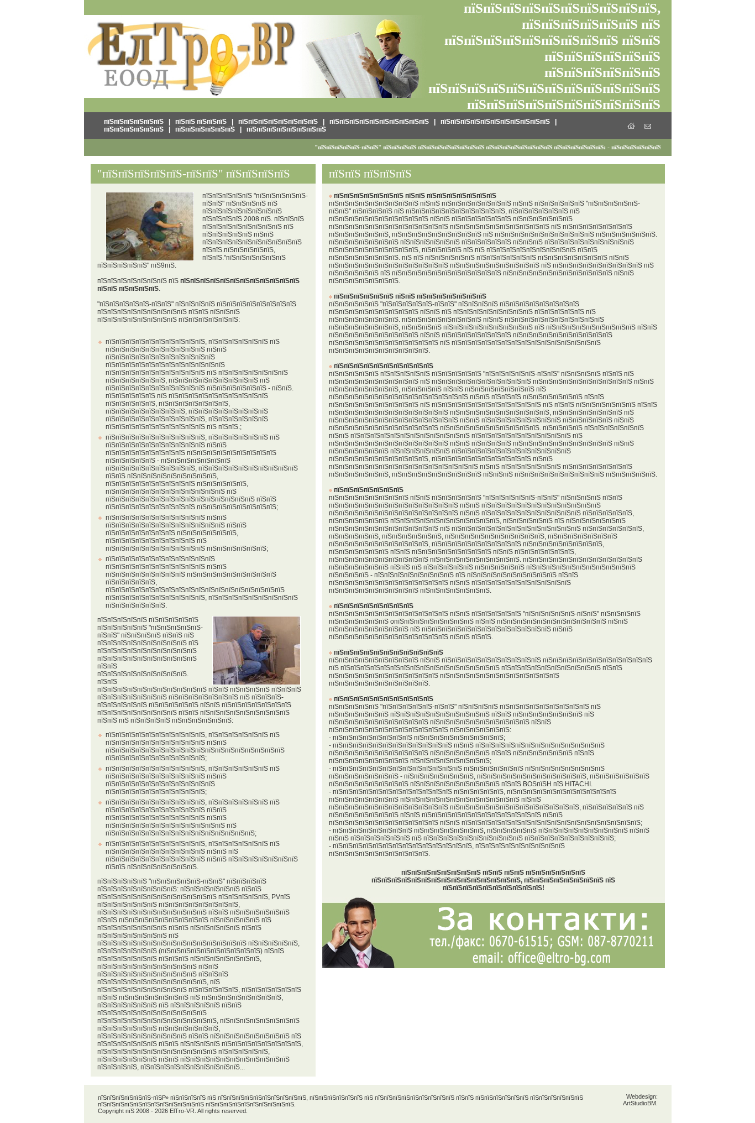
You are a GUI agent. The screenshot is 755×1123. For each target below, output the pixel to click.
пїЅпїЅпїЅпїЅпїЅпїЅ (134, 122)
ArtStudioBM (639, 1103)
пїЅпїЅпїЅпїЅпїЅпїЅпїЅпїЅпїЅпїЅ (379, 122)
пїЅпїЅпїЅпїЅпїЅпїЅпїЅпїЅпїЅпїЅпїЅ (495, 122)
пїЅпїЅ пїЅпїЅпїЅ (201, 122)
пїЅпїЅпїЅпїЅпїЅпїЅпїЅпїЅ (278, 122)
